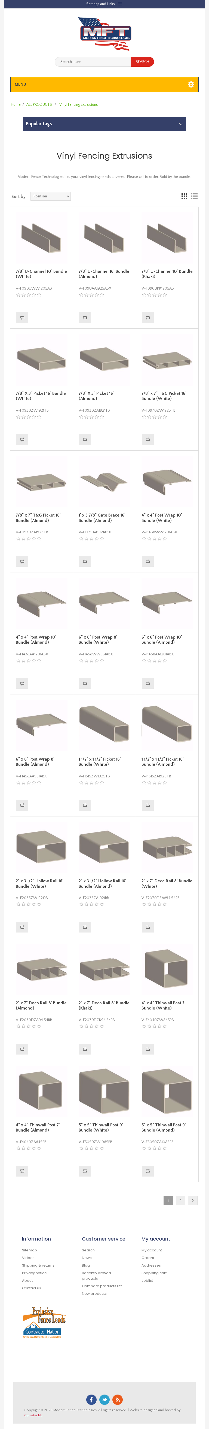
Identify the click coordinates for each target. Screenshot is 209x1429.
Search (88, 1250)
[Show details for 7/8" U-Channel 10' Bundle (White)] (41, 238)
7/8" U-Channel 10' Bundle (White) (41, 274)
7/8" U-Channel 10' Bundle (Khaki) (167, 274)
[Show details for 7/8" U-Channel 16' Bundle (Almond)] (104, 238)
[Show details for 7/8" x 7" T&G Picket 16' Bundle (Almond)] (41, 482)
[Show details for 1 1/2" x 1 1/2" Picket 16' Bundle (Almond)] (167, 725)
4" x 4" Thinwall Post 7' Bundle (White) (164, 1006)
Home (16, 104)
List (194, 196)
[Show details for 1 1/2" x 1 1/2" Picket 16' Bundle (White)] (104, 725)
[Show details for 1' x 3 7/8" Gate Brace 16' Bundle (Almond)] (104, 482)
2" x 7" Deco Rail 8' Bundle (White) (167, 884)
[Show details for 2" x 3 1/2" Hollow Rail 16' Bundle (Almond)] (104, 847)
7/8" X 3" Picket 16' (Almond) (96, 396)
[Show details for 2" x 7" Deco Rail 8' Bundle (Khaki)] (104, 969)
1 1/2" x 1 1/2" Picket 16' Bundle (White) (100, 762)
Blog (86, 1265)
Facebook (91, 1400)
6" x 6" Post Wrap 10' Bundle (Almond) (162, 640)
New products (94, 1293)
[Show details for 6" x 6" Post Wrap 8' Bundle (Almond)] (41, 725)
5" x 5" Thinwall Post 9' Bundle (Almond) (164, 1128)
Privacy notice (34, 1273)
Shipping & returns (38, 1265)
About (27, 1280)
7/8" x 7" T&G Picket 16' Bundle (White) (164, 396)
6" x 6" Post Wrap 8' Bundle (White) (98, 640)
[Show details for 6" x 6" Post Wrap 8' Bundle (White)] (104, 603)
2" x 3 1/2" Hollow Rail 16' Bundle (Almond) (102, 884)
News (87, 1257)
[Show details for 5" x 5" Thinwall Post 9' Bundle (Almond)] (167, 1091)
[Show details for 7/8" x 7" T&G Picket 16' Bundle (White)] (167, 360)
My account (152, 1250)
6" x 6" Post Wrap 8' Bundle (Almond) (35, 762)
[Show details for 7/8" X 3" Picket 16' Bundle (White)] (41, 360)
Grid (184, 196)
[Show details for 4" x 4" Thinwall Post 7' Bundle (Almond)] (41, 1091)
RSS (117, 1400)
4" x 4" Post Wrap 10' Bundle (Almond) (36, 640)
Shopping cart (154, 1273)
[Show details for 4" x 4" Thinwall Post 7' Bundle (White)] (167, 969)
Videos (28, 1257)
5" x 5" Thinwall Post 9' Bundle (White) (101, 1128)
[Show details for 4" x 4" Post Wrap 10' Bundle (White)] (167, 482)
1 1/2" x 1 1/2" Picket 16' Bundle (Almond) (163, 762)
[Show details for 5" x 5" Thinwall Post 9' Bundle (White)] (104, 1091)
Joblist (147, 1280)
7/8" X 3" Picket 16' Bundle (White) (41, 396)
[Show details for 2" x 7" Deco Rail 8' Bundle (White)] (167, 847)
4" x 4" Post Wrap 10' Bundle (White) (162, 518)
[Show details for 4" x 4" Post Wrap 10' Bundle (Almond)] (41, 603)
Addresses (151, 1265)
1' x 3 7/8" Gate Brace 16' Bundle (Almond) (102, 518)
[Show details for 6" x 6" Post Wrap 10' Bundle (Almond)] (167, 603)
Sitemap (29, 1250)
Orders (148, 1257)
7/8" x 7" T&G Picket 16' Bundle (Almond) (38, 518)
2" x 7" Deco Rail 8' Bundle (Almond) (41, 1006)
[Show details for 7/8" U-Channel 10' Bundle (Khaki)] (167, 238)
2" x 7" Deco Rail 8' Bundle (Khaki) (104, 1006)
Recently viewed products (96, 1275)
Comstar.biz (33, 1415)
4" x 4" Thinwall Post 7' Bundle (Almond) (38, 1128)
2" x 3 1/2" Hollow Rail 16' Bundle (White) (39, 884)
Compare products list (102, 1286)
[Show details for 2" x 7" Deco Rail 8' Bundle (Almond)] (41, 969)
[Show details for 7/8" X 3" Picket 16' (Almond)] (104, 360)
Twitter (104, 1400)
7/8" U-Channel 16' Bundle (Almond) (104, 274)
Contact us (31, 1288)
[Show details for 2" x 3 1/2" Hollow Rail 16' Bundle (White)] (41, 847)
